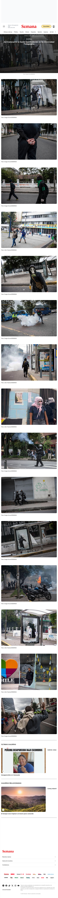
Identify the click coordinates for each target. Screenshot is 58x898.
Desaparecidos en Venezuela (10, 775)
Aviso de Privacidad (8, 889)
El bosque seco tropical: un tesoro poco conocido (17, 814)
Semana (26, 35)
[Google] (3, 886)
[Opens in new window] (6, 886)
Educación (31, 35)
